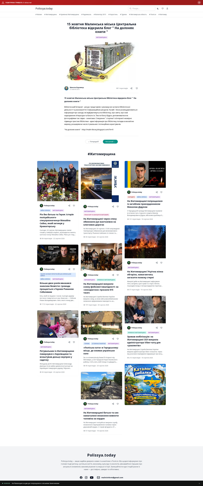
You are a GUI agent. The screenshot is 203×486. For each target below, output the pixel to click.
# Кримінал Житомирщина (69, 14)
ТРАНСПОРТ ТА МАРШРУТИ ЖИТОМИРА (96, 215)
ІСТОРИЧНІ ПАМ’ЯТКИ (99, 343)
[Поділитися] (131, 88)
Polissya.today (44, 8)
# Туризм (123, 14)
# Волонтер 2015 (100, 14)
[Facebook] (81, 477)
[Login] (167, 8)
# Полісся (152, 14)
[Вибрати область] (199, 2)
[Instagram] (86, 477)
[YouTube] (91, 477)
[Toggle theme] (158, 8)
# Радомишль (86, 14)
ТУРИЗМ (86, 343)
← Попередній (93, 142)
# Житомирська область (138, 14)
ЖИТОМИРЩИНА (101, 37)
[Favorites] (163, 8)
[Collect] (137, 88)
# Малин (39, 14)
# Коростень (113, 14)
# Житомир (163, 14)
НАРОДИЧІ (131, 197)
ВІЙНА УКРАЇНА (45, 210)
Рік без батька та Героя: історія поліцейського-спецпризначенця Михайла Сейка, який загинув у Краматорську (52, 483)
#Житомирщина (101, 154)
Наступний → (110, 142)
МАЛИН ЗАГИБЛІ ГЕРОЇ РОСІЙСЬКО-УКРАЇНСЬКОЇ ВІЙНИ (56, 275)
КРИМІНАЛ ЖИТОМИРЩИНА (106, 280)
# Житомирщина (50, 14)
